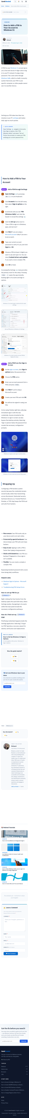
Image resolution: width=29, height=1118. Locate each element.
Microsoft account (11, 234)
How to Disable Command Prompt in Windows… (13, 1090)
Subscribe (7, 686)
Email (6, 940)
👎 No (14, 661)
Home (2, 6)
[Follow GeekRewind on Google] (18, 1)
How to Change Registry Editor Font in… (11, 1093)
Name (6, 934)
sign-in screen (14, 369)
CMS (14, 1074)
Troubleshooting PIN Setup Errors (13, 587)
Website (9, 947)
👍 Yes (14, 656)
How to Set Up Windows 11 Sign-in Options (14, 638)
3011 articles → (15, 786)
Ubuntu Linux (14, 1069)
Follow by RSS (5, 1059)
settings (15, 118)
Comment (7, 916)
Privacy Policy (4, 1103)
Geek (5, 1051)
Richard (9, 40)
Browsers (14, 1072)
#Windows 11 (9, 725)
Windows (7, 6)
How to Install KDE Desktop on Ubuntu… (11, 1087)
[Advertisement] (14, 101)
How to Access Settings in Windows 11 (11, 1082)
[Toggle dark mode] (22, 1)
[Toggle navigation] (26, 1)
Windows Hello (6, 78)
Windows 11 (14, 68)
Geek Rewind (12, 1110)
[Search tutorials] (15, 1)
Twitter (22, 786)
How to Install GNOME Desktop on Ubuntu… (12, 1085)
